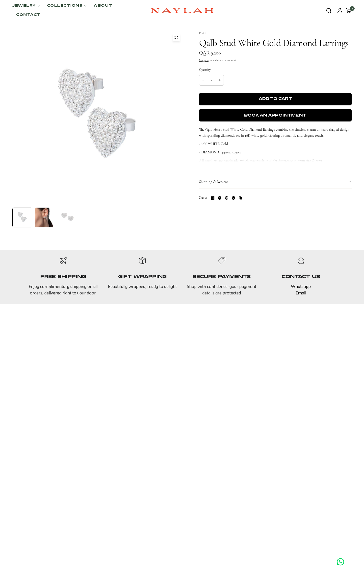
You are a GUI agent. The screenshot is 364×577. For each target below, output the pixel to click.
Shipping (204, 60)
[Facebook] (213, 198)
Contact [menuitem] (28, 15)
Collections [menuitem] (65, 5)
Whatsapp (301, 287)
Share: (203, 197)
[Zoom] (176, 37)
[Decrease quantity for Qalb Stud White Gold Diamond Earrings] (203, 80)
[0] (347, 10)
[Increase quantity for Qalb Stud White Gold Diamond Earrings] (220, 80)
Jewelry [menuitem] (24, 5)
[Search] (329, 10)
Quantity (205, 70)
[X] (220, 198)
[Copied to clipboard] (240, 198)
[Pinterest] (227, 198)
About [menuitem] (103, 5)
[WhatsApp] (233, 198)
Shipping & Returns (213, 181)
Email (301, 293)
